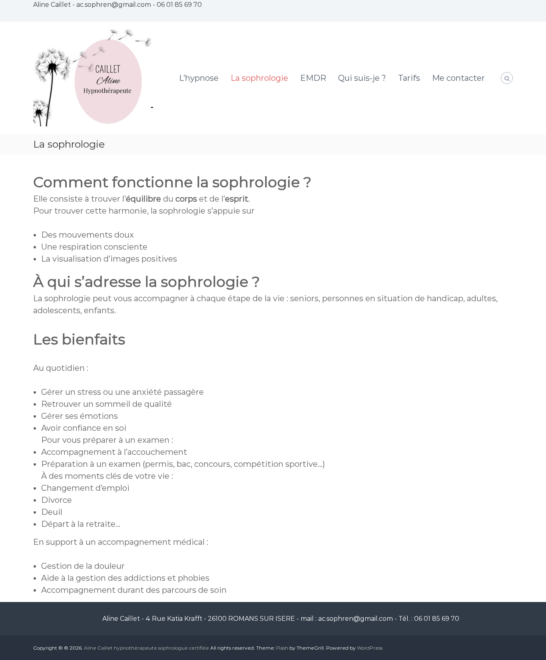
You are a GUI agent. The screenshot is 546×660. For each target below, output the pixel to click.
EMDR (313, 78)
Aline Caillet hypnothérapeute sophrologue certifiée (146, 648)
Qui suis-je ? (362, 78)
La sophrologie (259, 78)
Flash (282, 648)
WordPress (370, 648)
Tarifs (409, 78)
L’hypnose (199, 78)
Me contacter (458, 78)
